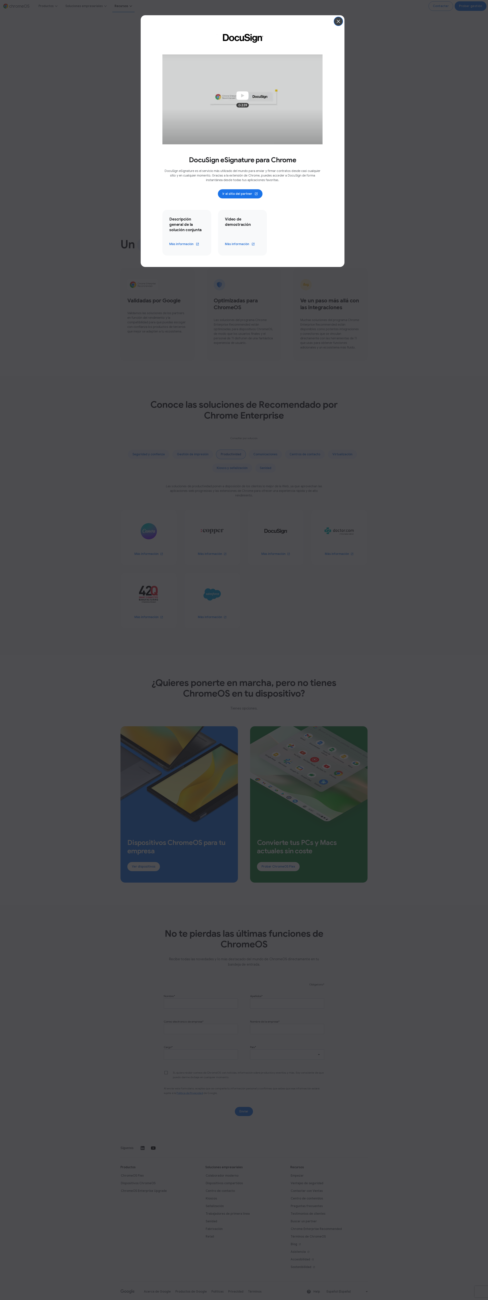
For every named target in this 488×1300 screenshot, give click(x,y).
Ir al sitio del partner (237, 194)
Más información (181, 244)
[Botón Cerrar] (338, 21)
